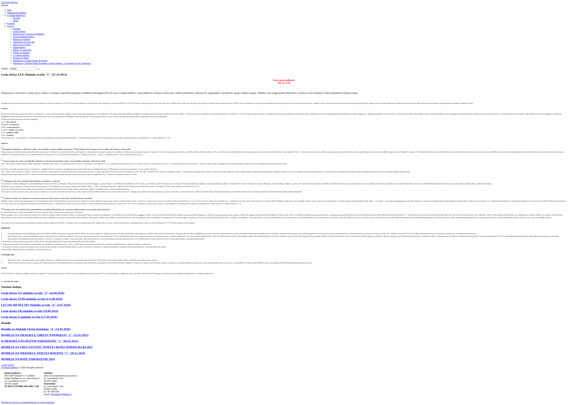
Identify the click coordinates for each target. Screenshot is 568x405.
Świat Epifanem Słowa (23, 36)
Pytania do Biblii (21, 58)
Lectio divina (19, 31)
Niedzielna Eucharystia (24, 42)
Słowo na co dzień (21, 44)
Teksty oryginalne (21, 52)
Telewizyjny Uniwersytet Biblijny (29, 34)
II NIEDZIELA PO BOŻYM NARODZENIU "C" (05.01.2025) (39, 341)
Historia (16, 18)
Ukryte (10, 26)
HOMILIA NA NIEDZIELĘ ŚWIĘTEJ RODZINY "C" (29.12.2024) (43, 353)
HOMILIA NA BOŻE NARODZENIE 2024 (28, 359)
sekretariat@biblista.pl (61, 394)
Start (9, 10)
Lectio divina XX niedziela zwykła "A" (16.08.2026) (32, 293)
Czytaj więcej (7, 365)
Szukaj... (5, 68)
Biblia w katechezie (22, 50)
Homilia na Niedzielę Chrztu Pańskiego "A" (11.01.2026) (35, 329)
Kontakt (11, 23)
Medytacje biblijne (21, 39)
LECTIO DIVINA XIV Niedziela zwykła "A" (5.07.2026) (36, 305)
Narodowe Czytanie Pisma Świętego (30, 60)
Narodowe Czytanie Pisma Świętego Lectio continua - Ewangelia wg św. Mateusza (52, 63)
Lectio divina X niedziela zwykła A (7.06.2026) (29, 316)
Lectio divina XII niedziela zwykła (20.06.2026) (29, 311)
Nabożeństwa (19, 47)
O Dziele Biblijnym (16, 15)
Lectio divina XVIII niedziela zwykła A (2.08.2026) (31, 298)
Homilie (17, 29)
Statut (15, 21)
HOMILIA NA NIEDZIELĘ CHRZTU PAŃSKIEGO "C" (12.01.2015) (44, 335)
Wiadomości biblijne (16, 13)
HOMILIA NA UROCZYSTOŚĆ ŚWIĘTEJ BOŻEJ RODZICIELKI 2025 (46, 347)
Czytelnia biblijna (21, 55)
